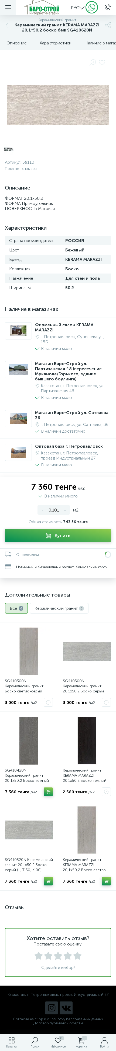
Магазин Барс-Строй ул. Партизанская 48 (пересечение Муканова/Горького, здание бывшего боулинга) (68, 371)
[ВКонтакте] (66, 1007)
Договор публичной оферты (58, 1023)
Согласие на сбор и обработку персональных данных (58, 1019)
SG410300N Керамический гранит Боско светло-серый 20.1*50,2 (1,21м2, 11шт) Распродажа (26, 691)
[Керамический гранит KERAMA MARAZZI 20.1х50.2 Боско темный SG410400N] (87, 741)
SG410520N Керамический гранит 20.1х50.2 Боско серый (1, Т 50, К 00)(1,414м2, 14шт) (29, 867)
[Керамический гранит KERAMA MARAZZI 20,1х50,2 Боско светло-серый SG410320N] (87, 830)
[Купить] (48, 791)
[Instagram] (51, 1007)
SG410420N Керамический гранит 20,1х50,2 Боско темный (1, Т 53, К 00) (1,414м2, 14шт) (27, 780)
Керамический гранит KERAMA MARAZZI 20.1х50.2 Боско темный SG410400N (84, 778)
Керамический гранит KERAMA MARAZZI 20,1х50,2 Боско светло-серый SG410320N (85, 867)
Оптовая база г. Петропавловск (69, 446)
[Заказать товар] (48, 702)
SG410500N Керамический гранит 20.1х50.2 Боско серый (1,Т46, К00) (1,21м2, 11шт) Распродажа (86, 691)
